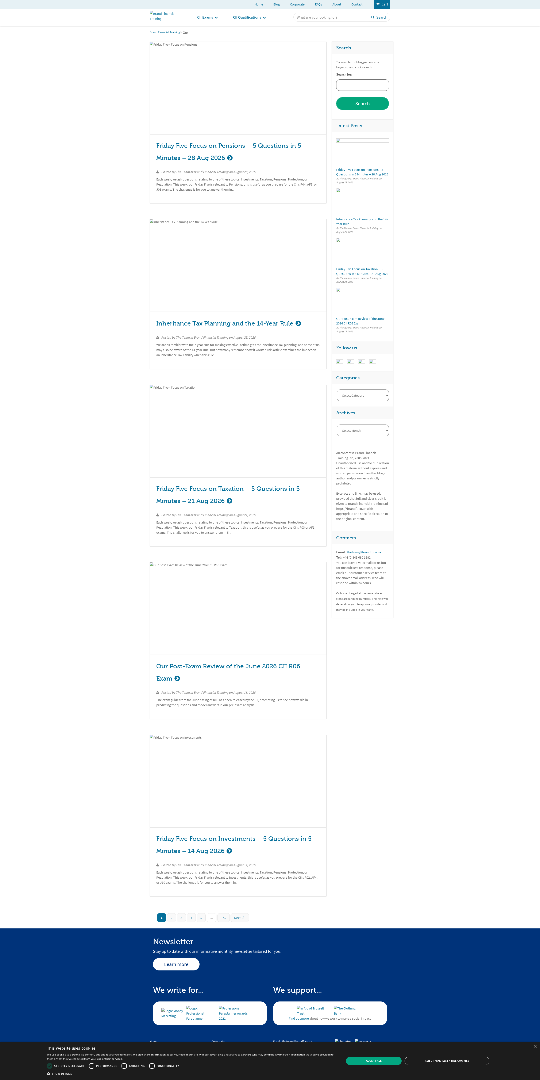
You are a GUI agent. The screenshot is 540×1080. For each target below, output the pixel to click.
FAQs (318, 4)
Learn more (176, 964)
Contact (356, 4)
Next (237, 918)
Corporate (297, 4)
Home (259, 4)
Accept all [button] (374, 1060)
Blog (276, 4)
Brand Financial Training (165, 32)
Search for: (344, 74)
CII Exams (205, 17)
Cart (385, 4)
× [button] (535, 1046)
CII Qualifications (247, 17)
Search (381, 17)
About (336, 4)
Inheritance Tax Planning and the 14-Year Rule (224, 323)
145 (223, 918)
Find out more (299, 1018)
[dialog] (270, 1061)
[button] (191, 1074)
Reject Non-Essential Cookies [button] (447, 1060)
